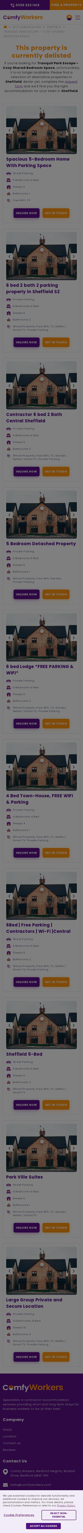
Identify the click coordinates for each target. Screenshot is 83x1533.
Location (9, 1436)
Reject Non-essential (59, 1515)
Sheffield (54, 27)
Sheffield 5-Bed (24, 1054)
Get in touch (56, 213)
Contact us (12, 1443)
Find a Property (66, 5)
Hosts (7, 1430)
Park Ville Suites (24, 1177)
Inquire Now (26, 213)
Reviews (9, 1450)
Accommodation (27, 27)
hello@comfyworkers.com (31, 1485)
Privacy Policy (66, 1505)
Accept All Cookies (43, 1526)
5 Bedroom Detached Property (41, 544)
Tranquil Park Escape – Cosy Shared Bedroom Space (34, 34)
